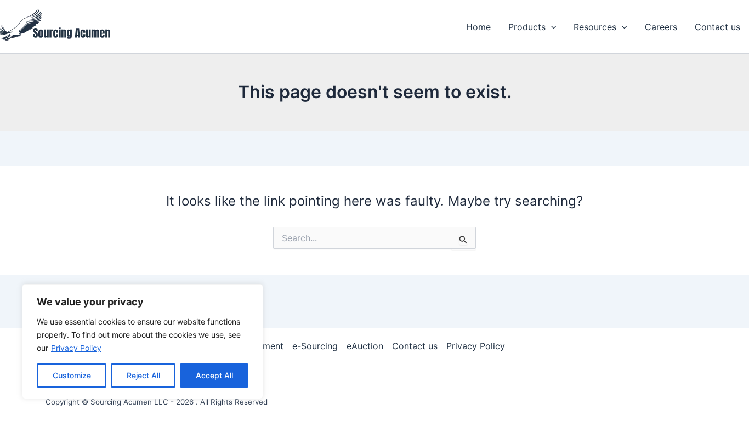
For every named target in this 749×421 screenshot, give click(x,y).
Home (478, 26)
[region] (142, 341)
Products (527, 26)
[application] (551, 27)
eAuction (365, 345)
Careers (661, 26)
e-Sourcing (315, 345)
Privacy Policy (76, 347)
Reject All (143, 375)
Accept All (214, 375)
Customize (72, 375)
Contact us (717, 26)
